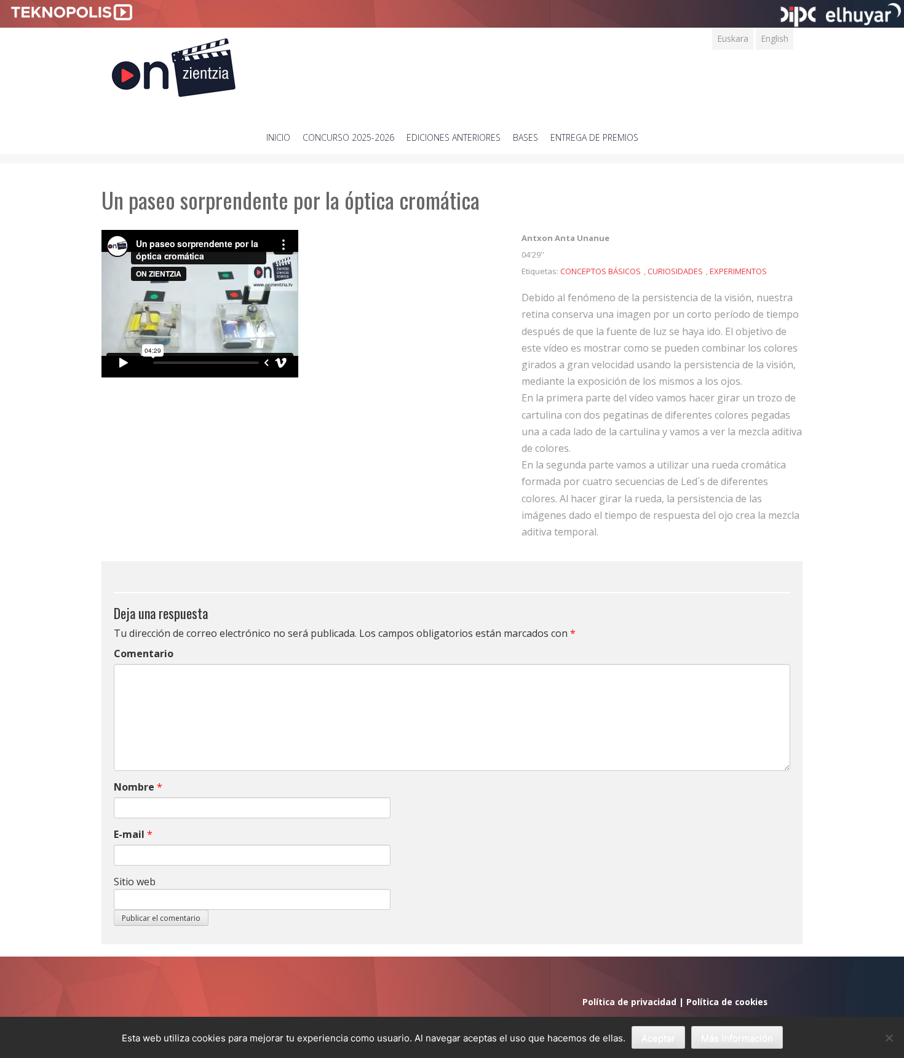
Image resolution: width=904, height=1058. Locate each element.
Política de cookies (726, 1002)
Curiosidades (675, 271)
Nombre (134, 787)
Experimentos (738, 271)
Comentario (143, 653)
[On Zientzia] (174, 64)
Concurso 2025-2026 (348, 137)
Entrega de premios (594, 137)
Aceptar (658, 1038)
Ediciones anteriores (453, 137)
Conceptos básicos (600, 271)
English (774, 38)
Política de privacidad (629, 1002)
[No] (888, 1038)
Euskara (732, 38)
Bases (525, 137)
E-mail (129, 834)
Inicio (278, 137)
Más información (737, 1038)
